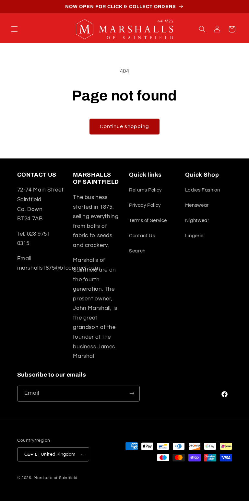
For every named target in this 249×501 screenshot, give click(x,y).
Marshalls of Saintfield (55, 478)
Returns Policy (145, 190)
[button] (14, 29)
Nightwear (197, 220)
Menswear (197, 205)
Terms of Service (148, 220)
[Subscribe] (131, 394)
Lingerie (194, 235)
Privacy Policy (145, 205)
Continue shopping (124, 126)
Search (137, 251)
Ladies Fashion (202, 190)
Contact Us (142, 235)
